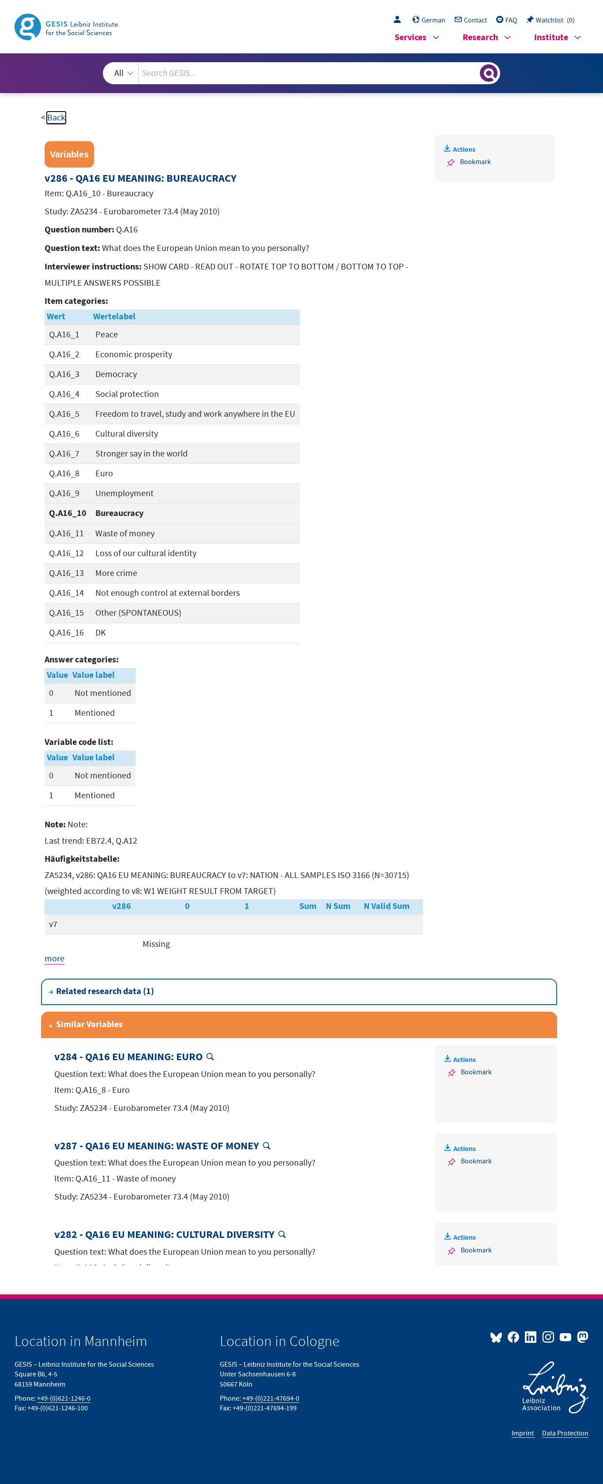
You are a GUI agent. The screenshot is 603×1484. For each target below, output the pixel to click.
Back (56, 117)
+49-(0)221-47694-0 (270, 1398)
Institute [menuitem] (551, 38)
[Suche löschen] (472, 73)
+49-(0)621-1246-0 (63, 1398)
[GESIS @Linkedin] (531, 1336)
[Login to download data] (399, 20)
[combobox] (302, 73)
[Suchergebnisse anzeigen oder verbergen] (488, 73)
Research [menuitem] (480, 38)
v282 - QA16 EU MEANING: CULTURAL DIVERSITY (164, 1235)
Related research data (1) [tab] (105, 992)
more (54, 958)
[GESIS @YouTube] (566, 1336)
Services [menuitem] (410, 38)
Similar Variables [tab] (89, 1025)
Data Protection (565, 1433)
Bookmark (475, 161)
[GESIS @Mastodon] (581, 1336)
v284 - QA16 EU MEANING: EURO (128, 1057)
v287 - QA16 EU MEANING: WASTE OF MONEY (156, 1146)
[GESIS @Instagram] (548, 1336)
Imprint (523, 1433)
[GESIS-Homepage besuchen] (67, 26)
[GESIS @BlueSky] (497, 1336)
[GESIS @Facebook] (514, 1336)
